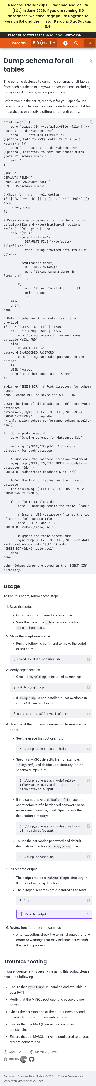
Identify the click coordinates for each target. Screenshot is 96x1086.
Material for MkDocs (30, 1081)
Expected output (35, 914)
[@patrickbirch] (23, 1059)
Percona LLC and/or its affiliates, (24, 1076)
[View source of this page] (89, 60)
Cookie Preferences (70, 1076)
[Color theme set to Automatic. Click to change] (65, 43)
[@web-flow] (31, 1059)
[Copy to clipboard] (91, 122)
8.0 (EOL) (42, 43)
